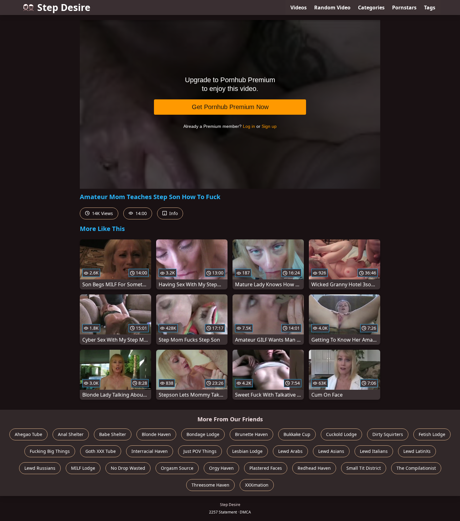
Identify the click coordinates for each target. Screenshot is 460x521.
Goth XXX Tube (100, 451)
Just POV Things (200, 451)
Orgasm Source (177, 468)
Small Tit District (363, 468)
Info (173, 213)
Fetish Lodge (432, 434)
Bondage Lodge (203, 434)
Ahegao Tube (28, 434)
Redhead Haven (314, 468)
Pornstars (404, 7)
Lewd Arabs (290, 451)
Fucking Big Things (50, 451)
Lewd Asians (331, 451)
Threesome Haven (210, 485)
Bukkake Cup (297, 434)
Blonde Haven (156, 434)
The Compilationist (416, 468)
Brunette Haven (251, 434)
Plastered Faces (265, 468)
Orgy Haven (221, 468)
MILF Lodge (83, 468)
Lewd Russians (39, 468)
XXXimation (256, 485)
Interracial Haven (149, 451)
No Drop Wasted (128, 468)
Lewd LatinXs (417, 451)
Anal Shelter (71, 434)
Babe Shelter (112, 434)
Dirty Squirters (387, 434)
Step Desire (63, 7)
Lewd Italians (374, 451)
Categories (371, 7)
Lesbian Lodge (247, 451)
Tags (429, 7)
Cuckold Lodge (341, 434)
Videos (298, 7)
